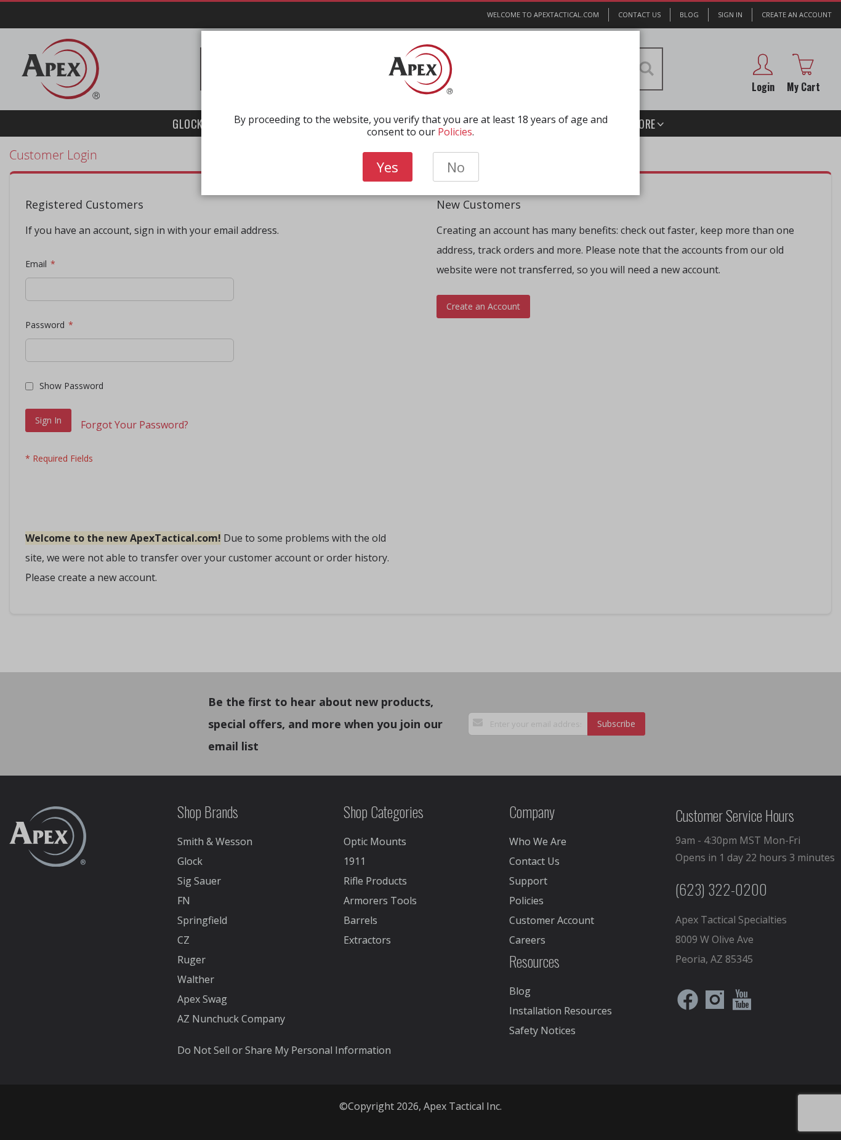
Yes (387, 167)
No (456, 167)
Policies (455, 131)
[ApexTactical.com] (420, 69)
